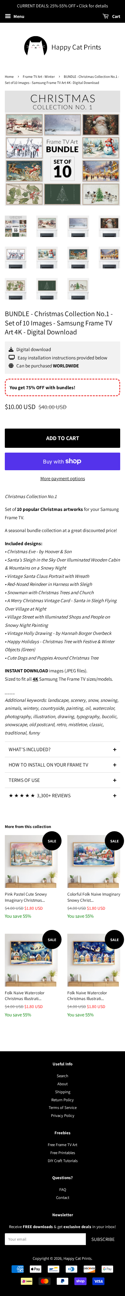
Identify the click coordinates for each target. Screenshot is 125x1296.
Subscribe (103, 1239)
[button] (62, 749)
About (62, 1084)
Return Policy (62, 1100)
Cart (115, 16)
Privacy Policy (62, 1115)
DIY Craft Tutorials (63, 1160)
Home (9, 76)
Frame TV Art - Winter (39, 76)
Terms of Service (63, 1107)
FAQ (62, 1189)
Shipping (62, 1092)
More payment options (62, 478)
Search (62, 1076)
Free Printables (62, 1152)
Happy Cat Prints (77, 1258)
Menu (18, 16)
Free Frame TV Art (62, 1144)
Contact (62, 1197)
